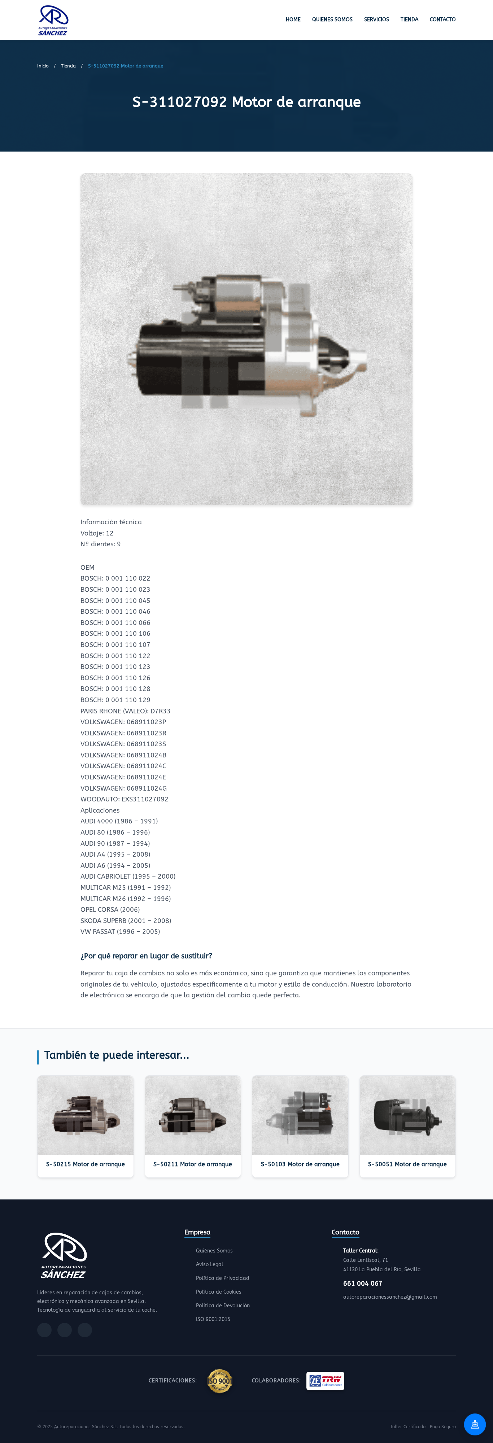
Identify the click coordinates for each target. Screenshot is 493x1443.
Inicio (43, 66)
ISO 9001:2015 (213, 1319)
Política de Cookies (218, 1292)
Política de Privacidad (222, 1278)
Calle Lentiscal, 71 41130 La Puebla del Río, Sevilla (382, 1260)
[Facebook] (44, 1330)
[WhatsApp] (85, 1330)
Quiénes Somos (214, 1251)
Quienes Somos (332, 20)
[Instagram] (64, 1330)
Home (293, 20)
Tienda (409, 20)
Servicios (376, 20)
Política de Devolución (223, 1306)
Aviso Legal (209, 1264)
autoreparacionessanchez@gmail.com (390, 1297)
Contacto (443, 20)
